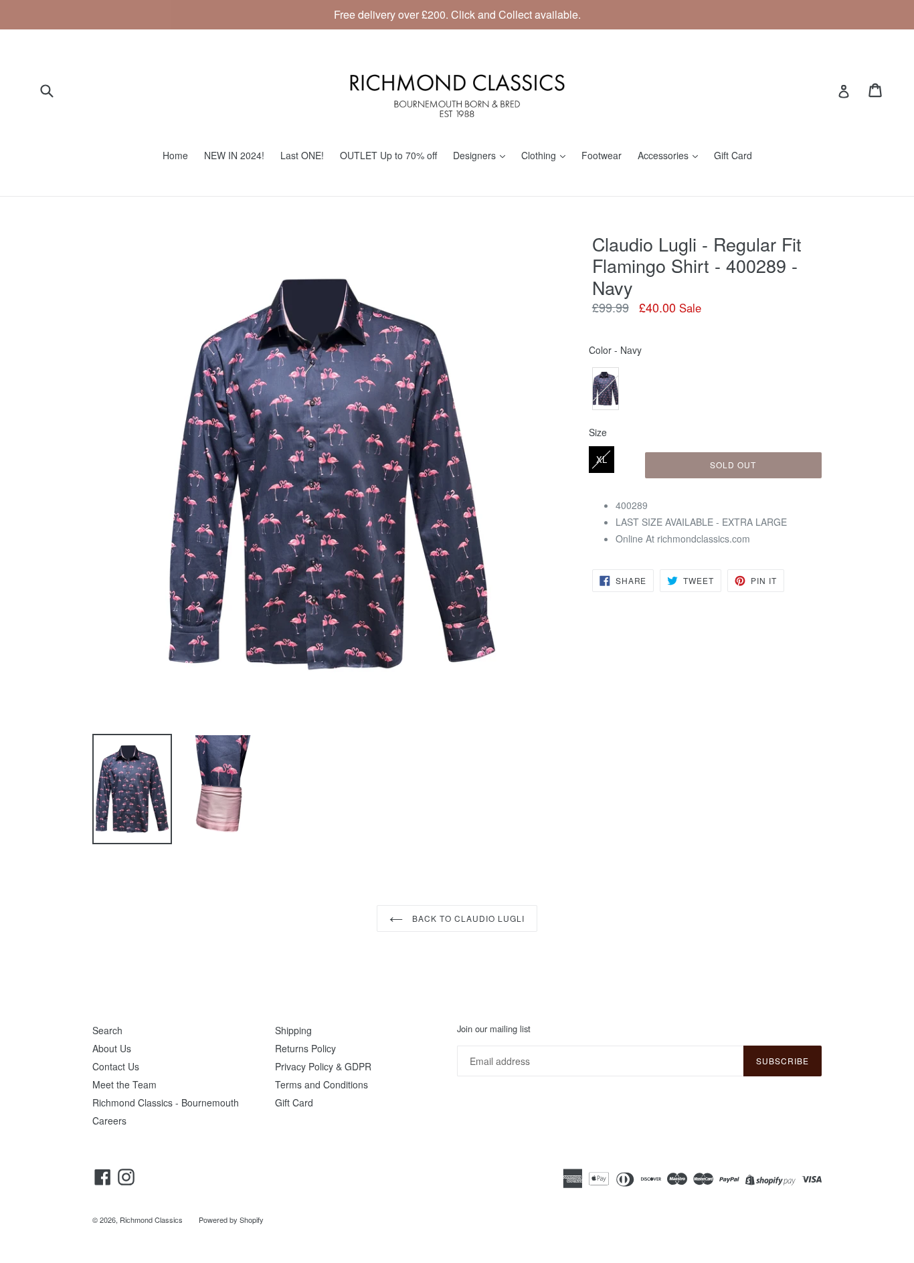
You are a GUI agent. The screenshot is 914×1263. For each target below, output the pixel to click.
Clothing (540, 155)
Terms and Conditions (321, 1084)
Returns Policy (305, 1048)
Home (175, 155)
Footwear (601, 155)
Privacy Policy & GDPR (323, 1066)
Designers (475, 155)
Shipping (293, 1030)
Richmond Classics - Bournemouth (165, 1102)
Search (107, 1030)
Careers (109, 1120)
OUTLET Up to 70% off (388, 155)
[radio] (605, 388)
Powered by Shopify (231, 1219)
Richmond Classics (151, 1219)
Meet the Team (124, 1084)
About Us (111, 1048)
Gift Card (733, 155)
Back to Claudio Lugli (466, 918)
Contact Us (115, 1066)
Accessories (664, 155)
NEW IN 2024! (234, 155)
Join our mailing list (494, 1029)
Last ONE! (302, 155)
